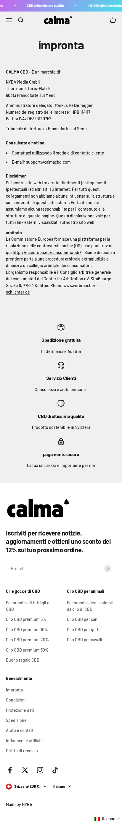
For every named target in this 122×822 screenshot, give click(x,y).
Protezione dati (20, 710)
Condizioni (16, 699)
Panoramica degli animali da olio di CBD (90, 606)
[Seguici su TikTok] (55, 770)
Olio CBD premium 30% (27, 649)
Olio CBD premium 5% (26, 619)
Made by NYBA (19, 804)
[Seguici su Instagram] (40, 770)
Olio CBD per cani (83, 619)
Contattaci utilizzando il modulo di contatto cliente (58, 152)
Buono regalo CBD (22, 660)
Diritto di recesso (22, 750)
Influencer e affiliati (24, 740)
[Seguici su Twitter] (25, 770)
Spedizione (16, 720)
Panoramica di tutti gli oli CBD (29, 606)
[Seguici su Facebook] (10, 770)
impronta (14, 689)
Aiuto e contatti (20, 730)
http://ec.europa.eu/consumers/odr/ (47, 252)
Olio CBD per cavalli (84, 639)
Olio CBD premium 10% (27, 629)
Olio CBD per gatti (83, 629)
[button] (108, 819)
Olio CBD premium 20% (27, 639)
